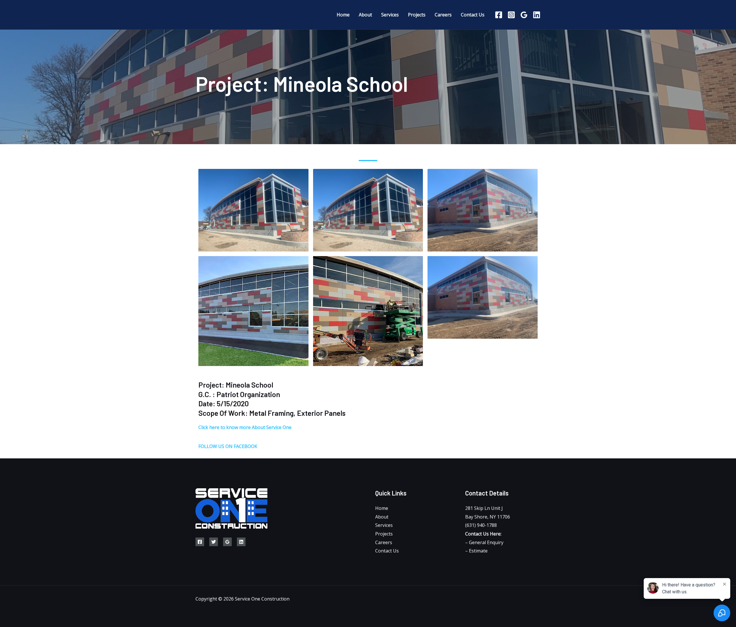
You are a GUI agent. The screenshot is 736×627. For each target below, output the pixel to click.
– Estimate (476, 551)
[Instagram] (511, 15)
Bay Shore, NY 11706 (487, 517)
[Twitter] (213, 542)
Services (384, 525)
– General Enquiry (484, 542)
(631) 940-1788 (481, 525)
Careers (383, 542)
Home (381, 508)
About (381, 517)
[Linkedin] (536, 15)
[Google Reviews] (227, 542)
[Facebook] (499, 15)
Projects (384, 534)
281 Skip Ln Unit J (484, 508)
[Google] (524, 15)
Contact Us (387, 551)
